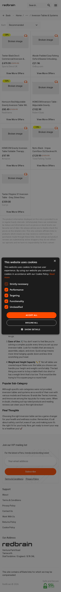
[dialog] (30, 296)
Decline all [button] (31, 322)
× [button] (55, 261)
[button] (30, 329)
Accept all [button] (31, 315)
